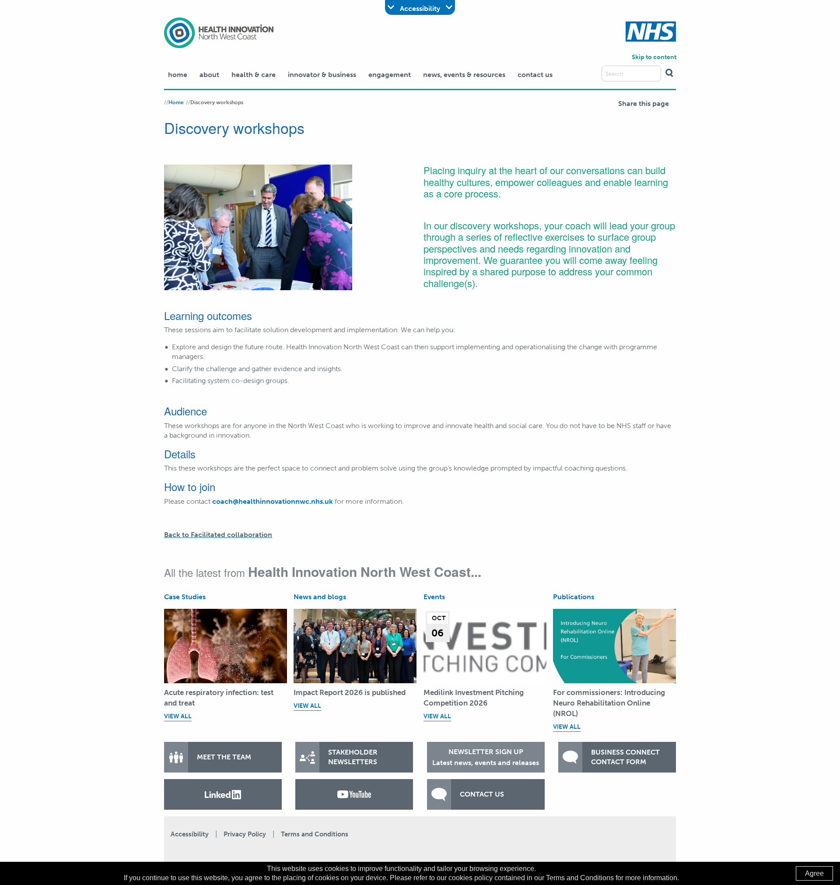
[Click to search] (669, 73)
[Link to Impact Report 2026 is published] (355, 646)
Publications (573, 597)
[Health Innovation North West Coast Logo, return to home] (218, 32)
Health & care (253, 74)
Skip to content (654, 57)
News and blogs (320, 597)
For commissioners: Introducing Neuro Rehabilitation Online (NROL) (609, 703)
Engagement (389, 74)
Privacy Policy (245, 834)
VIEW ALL (178, 716)
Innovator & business (322, 74)
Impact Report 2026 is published (350, 692)
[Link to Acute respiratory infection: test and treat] (225, 646)
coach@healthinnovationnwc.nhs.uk (272, 501)
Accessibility (190, 834)
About (209, 74)
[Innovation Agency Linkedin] (223, 794)
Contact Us (535, 74)
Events (434, 597)
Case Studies (185, 597)
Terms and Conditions (314, 834)
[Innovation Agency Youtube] (354, 794)
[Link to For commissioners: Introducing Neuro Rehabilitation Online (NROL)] (614, 646)
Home (177, 74)
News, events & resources (464, 74)
